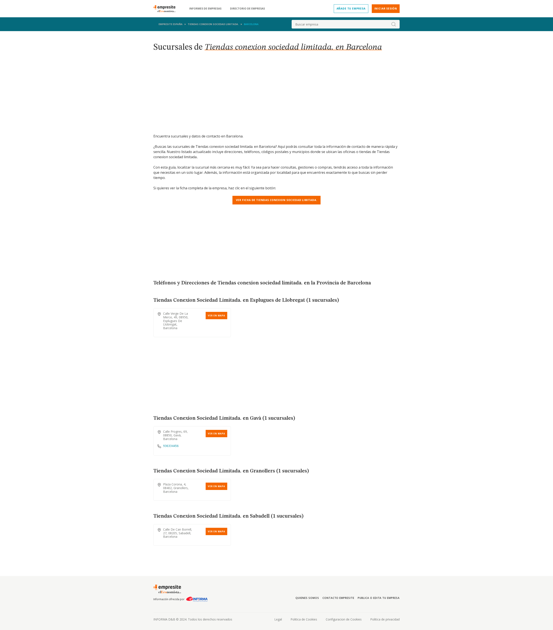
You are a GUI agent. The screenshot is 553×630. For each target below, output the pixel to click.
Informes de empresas (205, 8)
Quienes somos (307, 598)
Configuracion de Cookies (344, 619)
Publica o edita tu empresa (379, 598)
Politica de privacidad (385, 619)
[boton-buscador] (393, 24)
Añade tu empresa (351, 8)
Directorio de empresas (247, 8)
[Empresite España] (166, 8)
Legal (278, 619)
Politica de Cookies (304, 619)
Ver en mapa (216, 315)
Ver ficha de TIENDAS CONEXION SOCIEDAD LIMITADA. (276, 200)
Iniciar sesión (385, 8)
